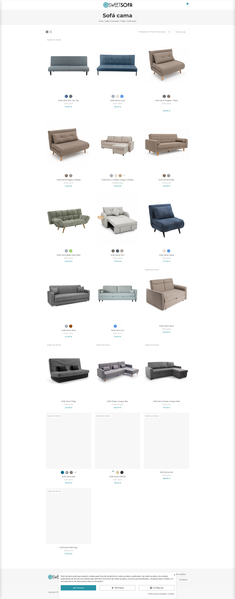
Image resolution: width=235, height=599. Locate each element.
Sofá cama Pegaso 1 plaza (166, 100)
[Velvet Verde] (113, 472)
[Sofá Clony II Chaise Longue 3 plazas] (117, 144)
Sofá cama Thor (117, 255)
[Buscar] (169, 5)
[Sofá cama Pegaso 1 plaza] (166, 64)
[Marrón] (70, 326)
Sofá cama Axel (68, 477)
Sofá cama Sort (166, 472)
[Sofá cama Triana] (166, 219)
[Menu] (49, 5)
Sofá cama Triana (166, 255)
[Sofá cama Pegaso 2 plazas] (68, 144)
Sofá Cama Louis (117, 100)
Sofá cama (68, 103)
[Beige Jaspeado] (120, 175)
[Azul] (66, 96)
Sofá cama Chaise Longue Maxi (166, 401)
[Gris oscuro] (121, 472)
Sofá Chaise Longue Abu (117, 401)
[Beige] (117, 96)
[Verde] (70, 251)
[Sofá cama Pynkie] (166, 144)
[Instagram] (181, 592)
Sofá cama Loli (117, 330)
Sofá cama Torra (69, 330)
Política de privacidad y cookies (161, 594)
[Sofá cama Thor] (117, 219)
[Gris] (70, 96)
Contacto (183, 580)
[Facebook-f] (186, 592)
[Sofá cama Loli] (117, 294)
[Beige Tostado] (71, 472)
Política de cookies (177, 574)
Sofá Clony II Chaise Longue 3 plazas (117, 180)
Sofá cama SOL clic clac (68, 100)
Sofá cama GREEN (117, 477)
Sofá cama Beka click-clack (68, 255)
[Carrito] (184, 5)
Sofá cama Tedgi (68, 401)
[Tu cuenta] (174, 5)
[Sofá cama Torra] (68, 294)
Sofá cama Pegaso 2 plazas (69, 180)
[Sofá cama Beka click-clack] (68, 219)
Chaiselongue (117, 183)
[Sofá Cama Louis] (117, 64)
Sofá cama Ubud (166, 326)
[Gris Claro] (66, 472)
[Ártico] (119, 326)
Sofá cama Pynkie (166, 180)
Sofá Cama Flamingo (68, 547)
